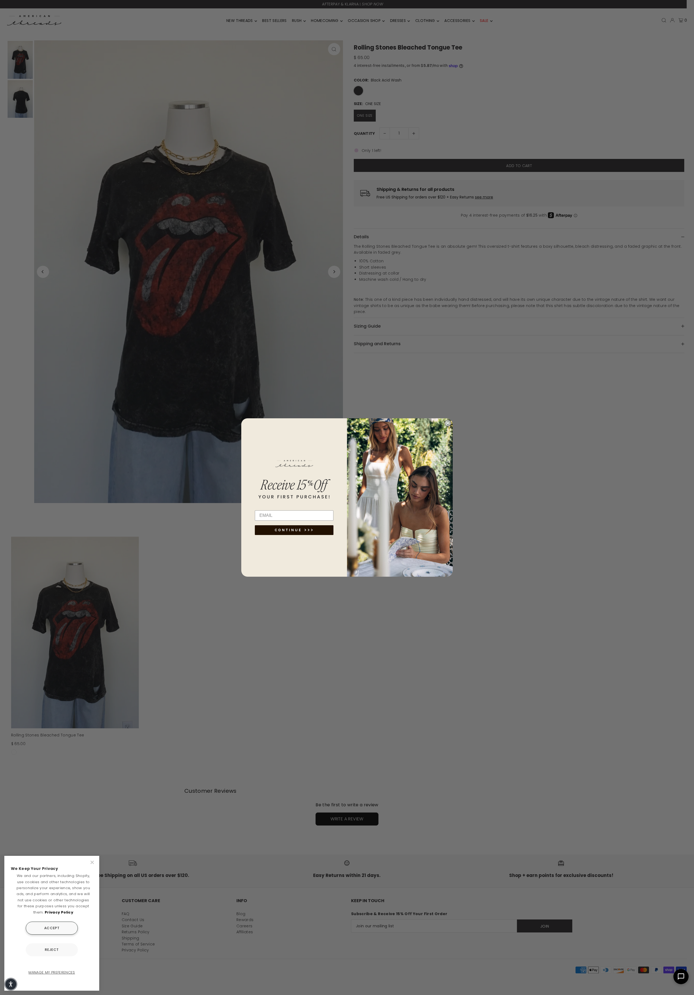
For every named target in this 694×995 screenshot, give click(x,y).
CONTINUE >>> (294, 530)
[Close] (92, 862)
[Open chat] (681, 976)
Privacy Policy (59, 912)
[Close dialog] (448, 423)
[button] (10, 984)
